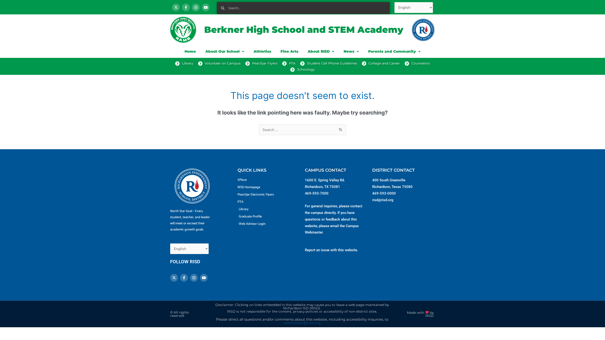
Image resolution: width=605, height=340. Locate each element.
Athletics (262, 51)
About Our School (222, 51)
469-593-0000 (384, 193)
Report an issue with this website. (331, 250)
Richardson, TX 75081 (322, 187)
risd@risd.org (382, 200)
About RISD (319, 51)
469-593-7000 (316, 193)
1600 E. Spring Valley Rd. (325, 180)
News (349, 51)
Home (190, 51)
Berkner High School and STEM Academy (303, 29)
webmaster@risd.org (301, 323)
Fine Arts (289, 51)
